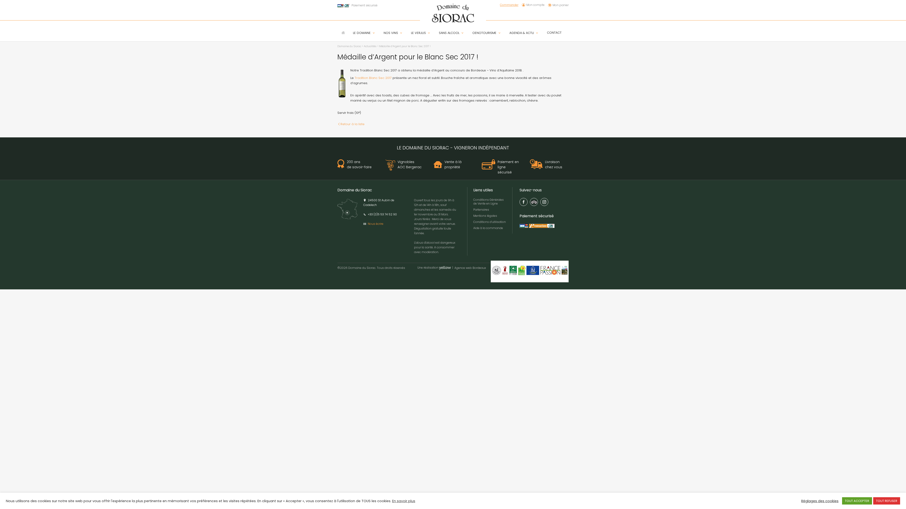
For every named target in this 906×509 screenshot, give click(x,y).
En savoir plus (403, 501)
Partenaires (481, 210)
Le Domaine (362, 33)
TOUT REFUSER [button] (886, 501)
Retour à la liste (352, 124)
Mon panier (561, 5)
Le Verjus (418, 33)
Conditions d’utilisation (489, 222)
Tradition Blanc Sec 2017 (373, 78)
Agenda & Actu (521, 33)
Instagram (544, 202)
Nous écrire (375, 224)
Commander (509, 5)
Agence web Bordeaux (470, 268)
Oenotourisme (484, 33)
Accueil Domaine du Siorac (343, 32)
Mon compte (535, 5)
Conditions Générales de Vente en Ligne (488, 201)
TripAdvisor (534, 202)
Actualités (370, 46)
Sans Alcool (449, 33)
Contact (554, 32)
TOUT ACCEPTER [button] (857, 501)
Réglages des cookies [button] (820, 501)
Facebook (524, 202)
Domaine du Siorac (349, 46)
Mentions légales (485, 216)
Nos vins (391, 33)
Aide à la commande (488, 228)
